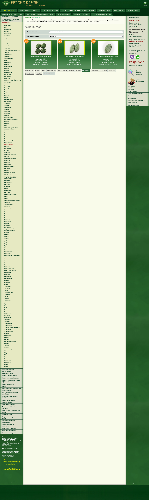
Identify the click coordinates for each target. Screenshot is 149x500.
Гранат (6, 97)
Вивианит (7, 78)
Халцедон (7, 321)
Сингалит (7, 261)
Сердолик (7, 249)
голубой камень (11, 483)
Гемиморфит (8, 90)
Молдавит (7, 180)
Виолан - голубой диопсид (12, 80)
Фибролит (7, 313)
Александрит (29, 70)
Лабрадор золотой (10, 154)
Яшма (6, 366)
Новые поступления (8, 400)
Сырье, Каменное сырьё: (137, 40)
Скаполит (7, 262)
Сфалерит (7, 282)
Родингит (7, 234)
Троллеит (7, 302)
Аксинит (6, 31)
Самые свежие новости (135, 93)
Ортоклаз (7, 202)
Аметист (6, 41)
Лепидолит (7, 160)
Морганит (7, 184)
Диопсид (7, 111)
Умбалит (6, 308)
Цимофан (39, 74)
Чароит (6, 345)
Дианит (6, 109)
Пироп (6, 214)
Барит (6, 60)
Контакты (131, 89)
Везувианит (7, 76)
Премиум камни (7, 414)
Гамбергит (7, 84)
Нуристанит (7, 190)
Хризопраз (7, 329)
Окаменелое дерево (10, 194)
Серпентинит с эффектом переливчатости (12, 256)
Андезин (6, 46)
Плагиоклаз (7, 217)
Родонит (6, 240)
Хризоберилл (8, 323)
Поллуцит (7, 219)
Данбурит (7, 103)
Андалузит (7, 44)
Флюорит (7, 315)
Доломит (7, 113)
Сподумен (7, 274)
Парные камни (7, 402)
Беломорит (7, 62)
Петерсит (7, 212)
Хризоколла (8, 325)
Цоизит (6, 343)
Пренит (6, 223)
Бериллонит (8, 66)
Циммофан (7, 335)
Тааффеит (7, 286)
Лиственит (7, 164)
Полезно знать (133, 103)
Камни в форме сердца (9, 376)
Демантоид (7, 107)
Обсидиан (7, 192)
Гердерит (7, 91)
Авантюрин (7, 25)
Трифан (6, 298)
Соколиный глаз (9, 268)
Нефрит (6, 188)
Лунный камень (9, 166)
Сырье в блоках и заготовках (8, 425)
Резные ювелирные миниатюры (8, 421)
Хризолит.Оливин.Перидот (12, 327)
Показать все (49, 74)
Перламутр (7, 208)
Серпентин (7, 253)
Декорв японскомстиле (140, 81)
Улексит (6, 306)
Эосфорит (7, 360)
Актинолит (7, 33)
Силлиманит (8, 259)
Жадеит (6, 121)
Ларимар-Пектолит (10, 158)
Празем (78, 70)
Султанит (7, 280)
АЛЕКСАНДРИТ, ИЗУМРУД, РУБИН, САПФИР (10, 19)
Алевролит (7, 35)
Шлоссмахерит (8, 349)
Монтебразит (8, 182)
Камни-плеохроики (8, 384)
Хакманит (7, 319)
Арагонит (7, 56)
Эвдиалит (7, 356)
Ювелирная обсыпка (9, 430)
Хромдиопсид (8, 331)
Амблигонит (8, 39)
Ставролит (7, 276)
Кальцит (6, 131)
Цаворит (6, 333)
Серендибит (8, 251)
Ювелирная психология (136, 96)
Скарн (6, 264)
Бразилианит (8, 72)
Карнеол (6, 133)
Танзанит (7, 288)
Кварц (6, 137)
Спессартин (7, 272)
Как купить (131, 87)
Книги (4, 386)
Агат (5, 27)
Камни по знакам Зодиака (10, 378)
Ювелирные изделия (9, 433)
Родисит (6, 236)
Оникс (6, 196)
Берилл (6, 64)
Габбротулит (8, 82)
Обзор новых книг (134, 105)
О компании (132, 98)
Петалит (6, 210)
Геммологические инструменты (8, 370)
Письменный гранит (10, 215)
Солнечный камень (10, 270)
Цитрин (6, 339)
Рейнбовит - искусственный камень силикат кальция (11, 229)
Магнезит (7, 168)
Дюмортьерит (8, 117)
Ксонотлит (7, 148)
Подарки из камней (8, 404)
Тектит (6, 290)
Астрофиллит (8, 58)
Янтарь (6, 364)
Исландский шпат (9, 129)
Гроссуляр (7, 101)
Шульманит (7, 355)
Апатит (6, 52)
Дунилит (6, 115)
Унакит (6, 309)
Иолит (6, 125)
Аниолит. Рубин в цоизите (12, 50)
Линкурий (7, 162)
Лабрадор (7, 152)
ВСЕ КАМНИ (6, 23)
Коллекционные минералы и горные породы (11, 389)
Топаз (6, 296)
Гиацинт (6, 95)
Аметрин (7, 43)
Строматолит (8, 278)
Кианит (6, 138)
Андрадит (7, 48)
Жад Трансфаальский (11, 119)
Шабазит (6, 347)
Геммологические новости (136, 100)
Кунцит (6, 150)
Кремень (7, 146)
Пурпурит (7, 225)
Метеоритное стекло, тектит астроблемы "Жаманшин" (10, 177)
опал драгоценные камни (137, 483)
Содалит (6, 266)
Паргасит (7, 206)
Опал (6, 198)
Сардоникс (7, 247)
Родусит (6, 244)
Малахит (6, 170)
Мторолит (7, 186)
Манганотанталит (9, 172)
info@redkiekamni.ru (12, 448)
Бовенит (6, 70)
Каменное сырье (7, 373)
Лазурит (6, 156)
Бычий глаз (7, 74)
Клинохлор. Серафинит (11, 140)
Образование (132, 91)
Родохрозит (7, 242)
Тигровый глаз (8, 292)
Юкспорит (7, 362)
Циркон (6, 337)
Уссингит (7, 311)
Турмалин (7, 304)
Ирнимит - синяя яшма (11, 127)
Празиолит (7, 221)
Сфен (6, 284)
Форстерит (7, 317)
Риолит (6, 232)
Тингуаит (7, 294)
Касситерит (7, 135)
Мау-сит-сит (7, 174)
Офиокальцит (8, 204)
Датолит (6, 105)
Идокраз (6, 123)
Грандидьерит (8, 99)
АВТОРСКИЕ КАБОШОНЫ (10, 17)
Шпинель (7, 351)
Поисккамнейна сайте (139, 72)
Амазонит (7, 37)
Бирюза (6, 68)
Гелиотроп (7, 88)
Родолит (6, 238)
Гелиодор (7, 86)
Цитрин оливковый (10, 341)
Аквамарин (7, 29)
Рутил (6, 246)
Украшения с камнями (9, 428)
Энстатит (7, 358)
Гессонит (7, 93)
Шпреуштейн (8, 353)
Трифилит (7, 300)
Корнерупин (8, 142)
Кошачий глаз (8, 144)
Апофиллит (7, 54)
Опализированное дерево (12, 200)
